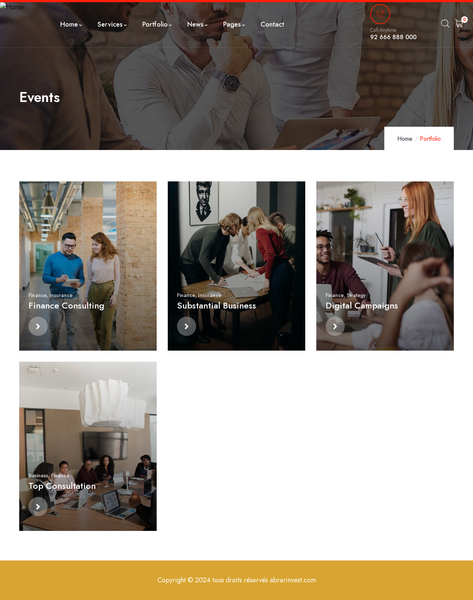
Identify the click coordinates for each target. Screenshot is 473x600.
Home (404, 138)
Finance (37, 295)
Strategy (356, 295)
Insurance (61, 295)
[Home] (12, 7)
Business (38, 475)
